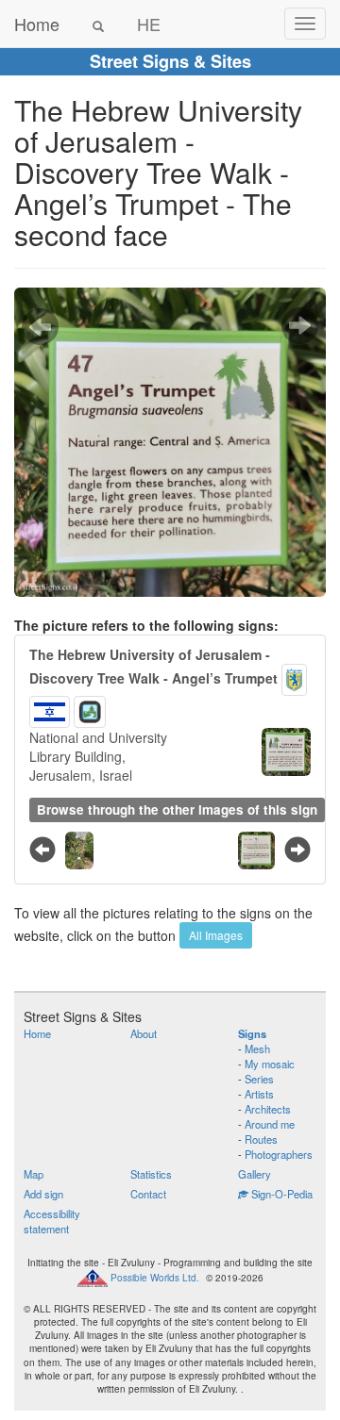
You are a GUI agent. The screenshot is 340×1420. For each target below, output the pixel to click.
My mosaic (270, 1063)
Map (33, 1173)
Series (259, 1078)
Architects (268, 1108)
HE (149, 23)
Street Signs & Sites (170, 61)
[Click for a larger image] (170, 442)
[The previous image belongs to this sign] (40, 326)
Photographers (279, 1154)
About (143, 1033)
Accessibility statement (52, 1221)
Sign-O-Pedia (280, 1193)
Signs (252, 1033)
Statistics (151, 1173)
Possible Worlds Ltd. (154, 1277)
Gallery (254, 1173)
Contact (148, 1193)
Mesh (257, 1048)
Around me (270, 1123)
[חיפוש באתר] (98, 23)
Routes (261, 1139)
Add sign (43, 1193)
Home (37, 23)
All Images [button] (216, 935)
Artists (259, 1093)
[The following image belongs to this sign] (300, 326)
